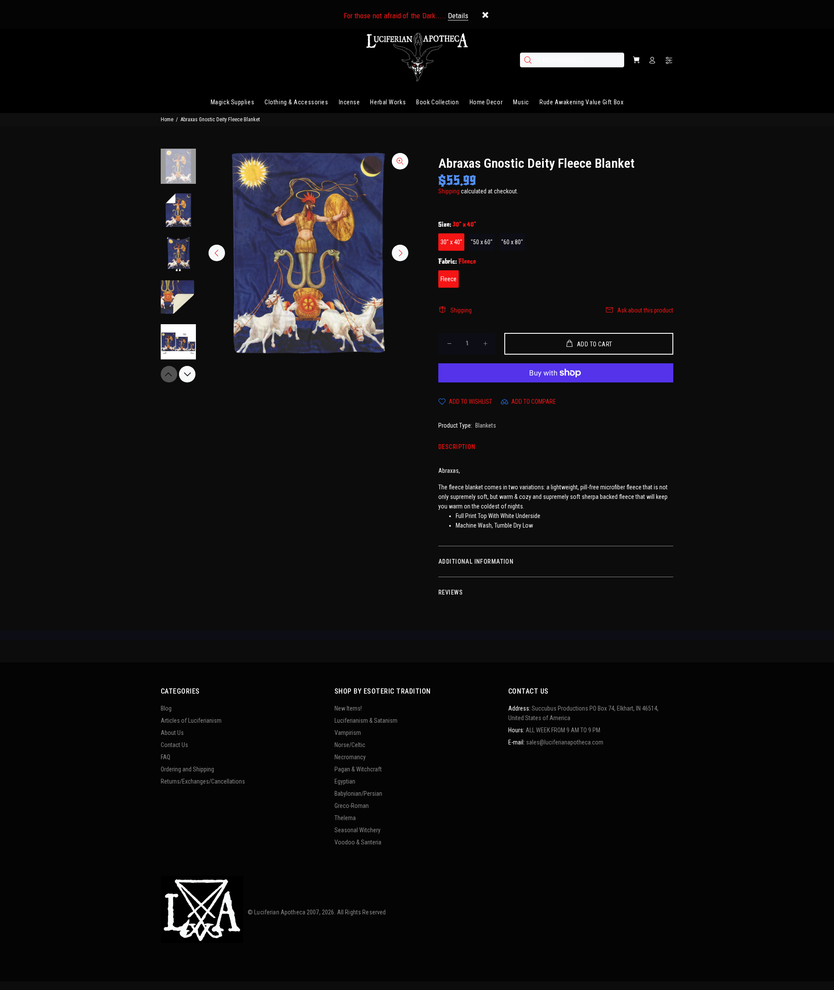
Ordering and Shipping (187, 769)
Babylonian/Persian (358, 793)
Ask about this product (645, 310)
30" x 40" (451, 242)
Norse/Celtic (349, 744)
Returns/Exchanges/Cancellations (203, 781)
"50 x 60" (482, 242)
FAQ (165, 757)
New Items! (348, 708)
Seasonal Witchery (357, 830)
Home (167, 119)
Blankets (485, 425)
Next (400, 253)
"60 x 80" (512, 242)
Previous (216, 253)
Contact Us (174, 744)
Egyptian (344, 781)
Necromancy (350, 757)
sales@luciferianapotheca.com (564, 742)
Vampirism (347, 732)
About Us (172, 732)
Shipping (449, 191)
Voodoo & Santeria (357, 842)
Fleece (448, 279)
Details (458, 15)
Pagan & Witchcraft (358, 769)
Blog (166, 708)
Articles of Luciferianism (191, 720)
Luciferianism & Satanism (365, 720)
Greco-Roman (351, 805)
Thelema (345, 817)
